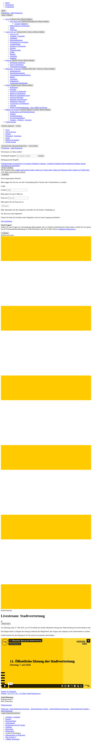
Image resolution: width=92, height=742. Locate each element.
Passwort (4, 198)
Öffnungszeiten (6, 705)
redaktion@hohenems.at (67, 229)
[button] (46, 422)
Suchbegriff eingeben (8, 156)
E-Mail (3, 190)
